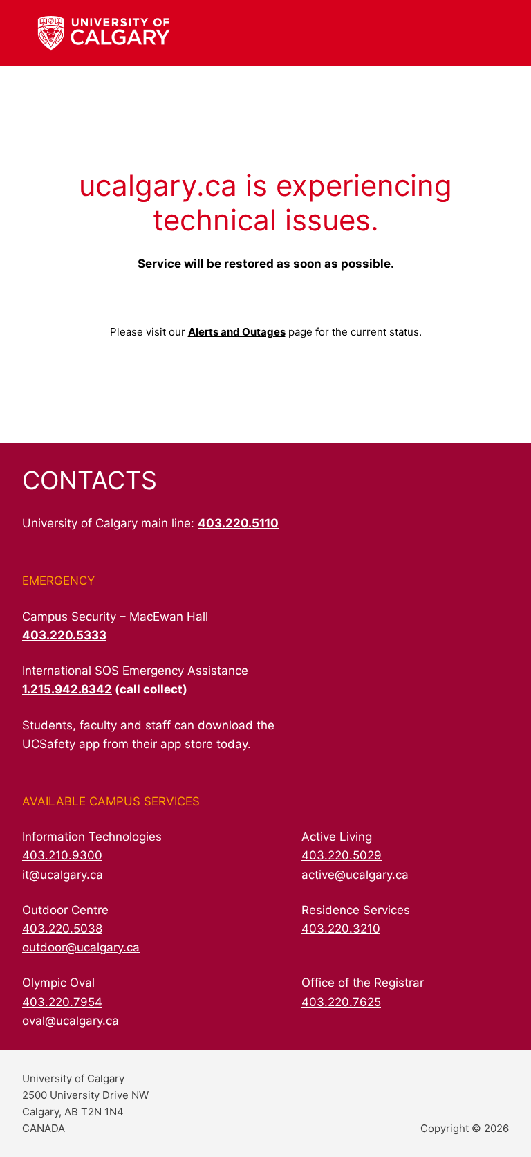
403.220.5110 (238, 523)
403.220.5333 (64, 635)
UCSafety (48, 744)
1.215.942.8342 (67, 689)
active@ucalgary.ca (355, 875)
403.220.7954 (62, 1002)
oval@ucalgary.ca (70, 1021)
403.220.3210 (340, 929)
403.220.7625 (341, 1002)
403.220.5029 (341, 855)
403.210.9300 (62, 855)
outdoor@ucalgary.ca (81, 947)
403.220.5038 (62, 929)
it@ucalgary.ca (62, 875)
